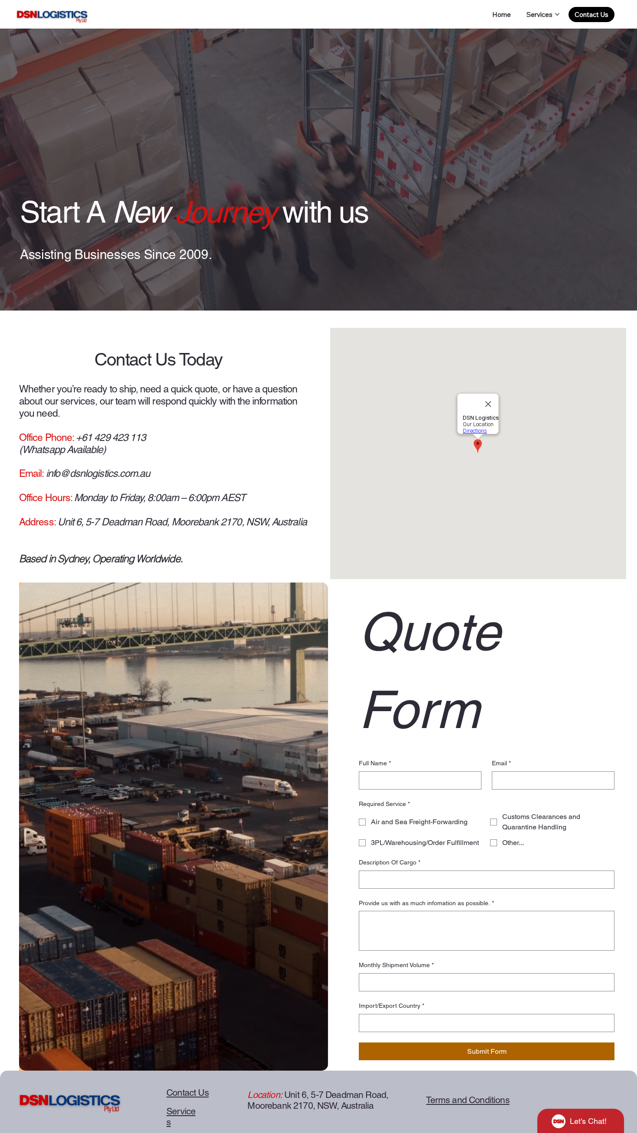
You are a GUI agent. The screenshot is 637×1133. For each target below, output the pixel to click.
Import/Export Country (391, 1005)
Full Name (375, 763)
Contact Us (187, 1092)
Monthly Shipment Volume (396, 964)
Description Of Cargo (389, 862)
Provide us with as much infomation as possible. (426, 903)
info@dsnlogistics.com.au (98, 473)
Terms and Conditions (467, 1099)
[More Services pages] (557, 14)
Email (501, 763)
